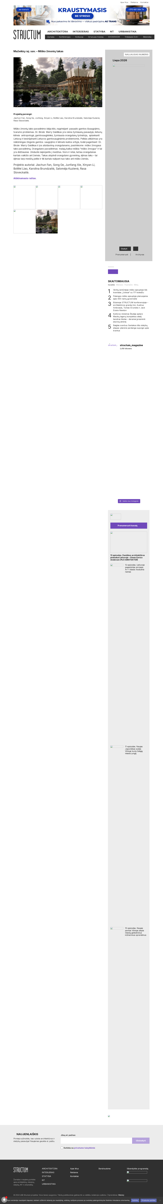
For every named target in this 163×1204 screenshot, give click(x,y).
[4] (91, 197)
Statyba (46, 1176)
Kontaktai (74, 1176)
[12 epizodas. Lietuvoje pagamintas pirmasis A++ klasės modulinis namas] (116, 653)
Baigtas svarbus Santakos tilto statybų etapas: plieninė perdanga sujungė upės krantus (131, 328)
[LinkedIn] (104, 1172)
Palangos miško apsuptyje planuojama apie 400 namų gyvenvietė (130, 297)
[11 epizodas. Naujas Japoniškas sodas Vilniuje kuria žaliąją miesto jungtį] (116, 834)
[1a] (47, 197)
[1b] (69, 197)
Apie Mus (74, 1168)
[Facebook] (100, 1172)
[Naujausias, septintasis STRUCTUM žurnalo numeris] (118, 460)
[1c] (24, 221)
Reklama (74, 1172)
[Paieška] (141, 31)
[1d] (47, 221)
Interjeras (48, 1172)
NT (43, 1180)
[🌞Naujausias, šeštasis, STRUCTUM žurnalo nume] (139, 473)
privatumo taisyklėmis (84, 1148)
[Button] (135, 249)
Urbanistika (49, 1184)
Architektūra (50, 1168)
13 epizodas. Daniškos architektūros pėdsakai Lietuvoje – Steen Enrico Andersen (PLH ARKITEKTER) (127, 557)
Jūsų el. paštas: (68, 1135)
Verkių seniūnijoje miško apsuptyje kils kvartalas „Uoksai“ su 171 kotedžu (130, 291)
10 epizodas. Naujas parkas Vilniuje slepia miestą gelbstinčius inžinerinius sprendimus (135, 931)
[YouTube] (104, 1177)
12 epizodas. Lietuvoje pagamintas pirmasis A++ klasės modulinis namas (135, 568)
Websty (121, 1195)
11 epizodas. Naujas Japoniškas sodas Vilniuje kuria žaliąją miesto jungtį (134, 750)
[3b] (24, 197)
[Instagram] (100, 1177)
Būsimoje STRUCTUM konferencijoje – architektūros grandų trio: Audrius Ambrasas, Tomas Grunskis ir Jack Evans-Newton (130, 306)
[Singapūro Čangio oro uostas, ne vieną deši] (118, 401)
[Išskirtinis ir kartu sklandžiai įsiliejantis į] (139, 391)
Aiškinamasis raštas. (25, 178)
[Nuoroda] (27, 34)
